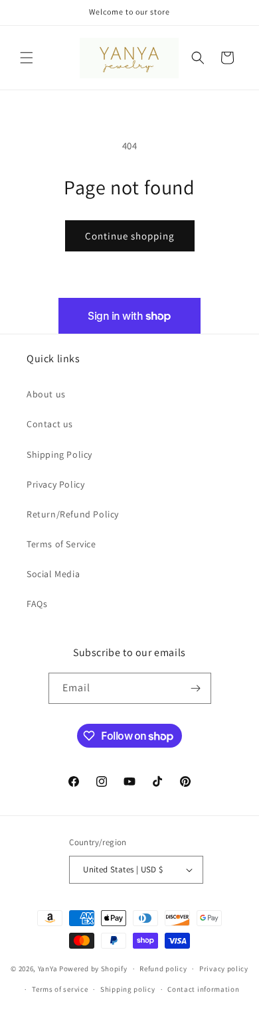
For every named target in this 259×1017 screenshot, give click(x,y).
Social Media (53, 574)
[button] (26, 57)
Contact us (50, 424)
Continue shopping (130, 236)
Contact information (203, 989)
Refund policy (163, 968)
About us (46, 394)
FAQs (37, 604)
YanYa (48, 968)
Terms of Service (61, 544)
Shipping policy (127, 989)
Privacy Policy (55, 484)
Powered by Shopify (93, 968)
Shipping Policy (59, 454)
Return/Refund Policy (73, 514)
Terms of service (60, 989)
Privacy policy (223, 968)
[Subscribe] (196, 688)
